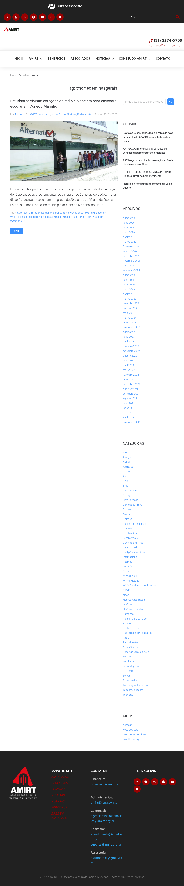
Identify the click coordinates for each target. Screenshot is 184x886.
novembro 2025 (132, 260)
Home (13, 75)
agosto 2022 (130, 355)
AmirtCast (128, 466)
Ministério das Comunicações (139, 585)
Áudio (126, 476)
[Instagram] (7, 17)
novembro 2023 (132, 327)
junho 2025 (129, 284)
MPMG (127, 590)
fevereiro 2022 (131, 374)
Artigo (126, 471)
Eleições (127, 518)
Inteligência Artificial (134, 552)
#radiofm (97, 216)
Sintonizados (130, 680)
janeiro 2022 (130, 379)
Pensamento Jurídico (135, 618)
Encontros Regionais (134, 523)
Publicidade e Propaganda (137, 632)
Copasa (127, 509)
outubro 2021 (130, 389)
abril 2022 (128, 365)
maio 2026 (129, 232)
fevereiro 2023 (131, 346)
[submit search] (177, 17)
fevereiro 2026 (131, 246)
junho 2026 (129, 227)
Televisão (128, 694)
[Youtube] (42, 17)
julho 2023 (129, 336)
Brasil (126, 485)
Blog (125, 481)
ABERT (126, 452)
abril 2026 (128, 237)
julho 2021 (129, 403)
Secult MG (128, 661)
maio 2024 (129, 312)
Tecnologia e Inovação (135, 685)
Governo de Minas (133, 542)
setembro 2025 (131, 270)
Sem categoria (131, 666)
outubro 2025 (130, 265)
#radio (58, 216)
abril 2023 (128, 341)
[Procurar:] (144, 102)
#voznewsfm (17, 220)
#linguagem (62, 212)
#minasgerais (98, 212)
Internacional (130, 556)
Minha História (131, 580)
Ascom (18, 114)
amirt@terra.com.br (105, 802)
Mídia (126, 571)
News (126, 594)
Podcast (127, 623)
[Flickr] (60, 17)
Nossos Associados (134, 599)
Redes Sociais (130, 647)
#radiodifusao (71, 216)
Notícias (71, 114)
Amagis (127, 457)
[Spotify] (33, 17)
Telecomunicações (133, 689)
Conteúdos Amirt (132, 504)
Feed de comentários (134, 734)
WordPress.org (131, 739)
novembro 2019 (132, 422)
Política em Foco (132, 628)
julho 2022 (129, 360)
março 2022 (129, 370)
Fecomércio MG (131, 538)
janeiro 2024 (130, 322)
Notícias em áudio (133, 609)
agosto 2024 (130, 308)
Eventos (127, 528)
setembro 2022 (131, 350)
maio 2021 (129, 412)
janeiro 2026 (130, 251)
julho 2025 (129, 279)
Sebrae (127, 656)
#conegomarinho (44, 212)
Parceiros (128, 613)
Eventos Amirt (131, 533)
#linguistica (76, 212)
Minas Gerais (58, 114)
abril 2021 (128, 417)
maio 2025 (129, 289)
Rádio (126, 637)
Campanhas (130, 490)
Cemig (126, 495)
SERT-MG (128, 671)
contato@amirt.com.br (165, 45)
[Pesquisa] (152, 17)
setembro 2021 (131, 393)
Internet (127, 561)
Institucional (130, 547)
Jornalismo (44, 114)
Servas (126, 675)
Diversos (127, 514)
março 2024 (129, 317)
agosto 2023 (130, 332)
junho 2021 (129, 407)
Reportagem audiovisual (136, 651)
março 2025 (129, 298)
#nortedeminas (18, 216)
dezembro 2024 (131, 303)
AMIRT (33, 114)
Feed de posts (130, 729)
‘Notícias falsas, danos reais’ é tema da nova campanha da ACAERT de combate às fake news (148, 137)
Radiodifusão (84, 114)
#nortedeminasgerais (41, 216)
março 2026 (129, 241)
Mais (17, 231)
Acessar (127, 725)
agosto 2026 (130, 217)
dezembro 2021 (131, 384)
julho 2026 (129, 222)
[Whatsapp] (24, 17)
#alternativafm (25, 212)
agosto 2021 (130, 398)
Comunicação (130, 500)
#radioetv (85, 216)
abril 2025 (128, 294)
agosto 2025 (130, 275)
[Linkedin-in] (51, 17)
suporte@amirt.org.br (106, 844)
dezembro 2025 (131, 256)
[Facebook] (16, 17)
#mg (86, 212)
